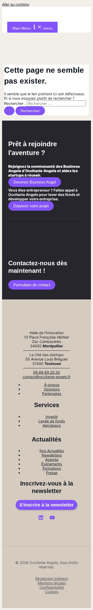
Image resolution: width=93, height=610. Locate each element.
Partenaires (51, 393)
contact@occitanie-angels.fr (47, 376)
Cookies (51, 592)
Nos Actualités (52, 451)
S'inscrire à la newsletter (46, 505)
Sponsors (52, 389)
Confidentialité (52, 587)
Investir (51, 416)
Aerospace (52, 425)
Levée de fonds (51, 421)
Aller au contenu (15, 4)
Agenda (51, 459)
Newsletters (52, 455)
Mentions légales (52, 583)
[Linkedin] (40, 519)
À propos (51, 385)
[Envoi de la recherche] (9, 110)
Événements (51, 464)
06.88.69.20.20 (46, 372)
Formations (52, 468)
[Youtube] (52, 519)
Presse (51, 473)
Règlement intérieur (51, 578)
